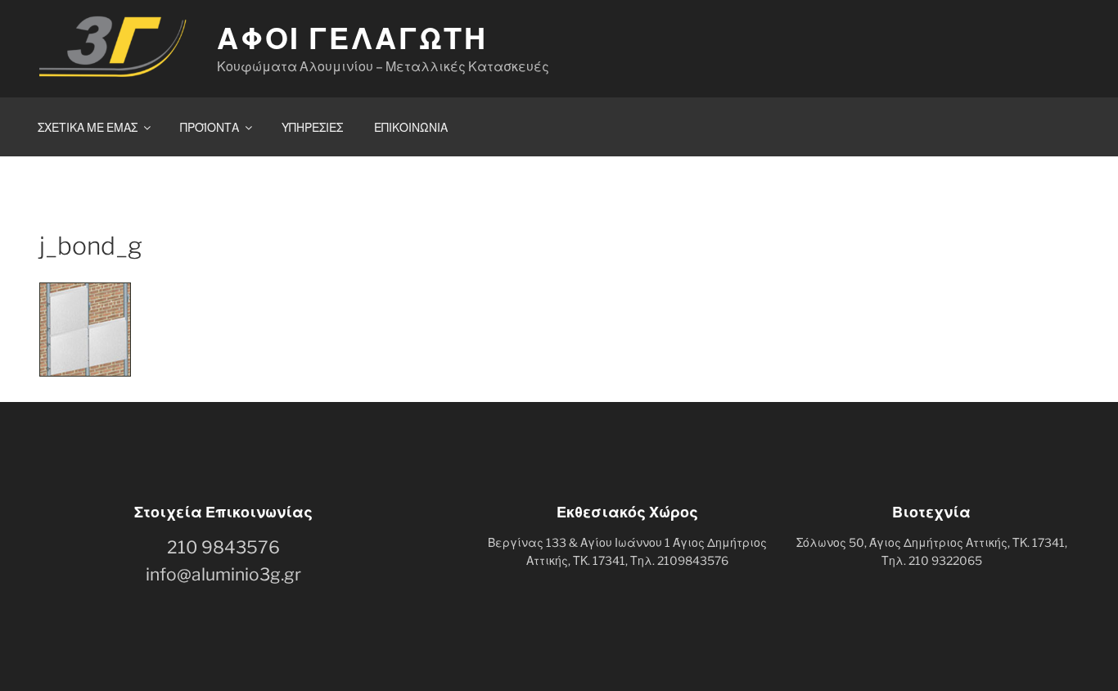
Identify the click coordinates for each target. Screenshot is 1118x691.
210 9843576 (223, 547)
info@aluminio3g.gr (223, 574)
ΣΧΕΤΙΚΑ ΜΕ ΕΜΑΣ (87, 127)
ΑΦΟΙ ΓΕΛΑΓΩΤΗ (352, 38)
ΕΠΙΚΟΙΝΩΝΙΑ (411, 127)
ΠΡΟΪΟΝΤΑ (209, 127)
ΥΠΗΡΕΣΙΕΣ (312, 127)
